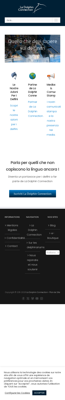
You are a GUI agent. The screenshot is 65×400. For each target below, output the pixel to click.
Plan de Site (54, 292)
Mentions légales (12, 228)
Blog (53, 225)
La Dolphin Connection (32, 230)
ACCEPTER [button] (39, 392)
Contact (12, 246)
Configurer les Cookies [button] (17, 392)
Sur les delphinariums (32, 245)
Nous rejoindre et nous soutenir (32, 262)
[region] (32, 48)
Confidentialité (12, 238)
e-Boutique (53, 235)
